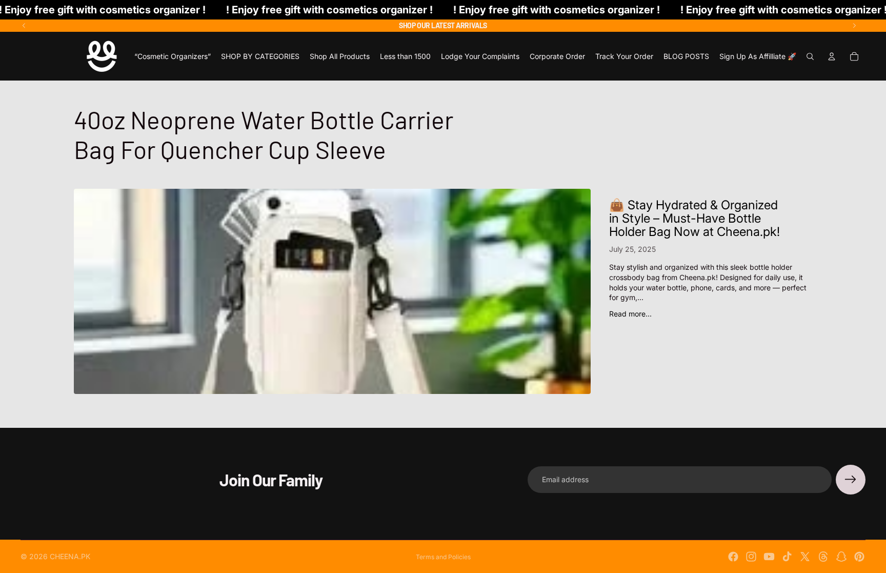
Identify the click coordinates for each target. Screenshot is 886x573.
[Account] (831, 56)
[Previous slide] (24, 25)
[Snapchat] (841, 556)
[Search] (810, 56)
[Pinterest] (859, 556)
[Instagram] (751, 556)
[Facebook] (733, 556)
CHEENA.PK (70, 556)
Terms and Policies (443, 557)
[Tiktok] (787, 556)
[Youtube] (769, 556)
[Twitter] (805, 556)
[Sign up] (850, 480)
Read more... (630, 313)
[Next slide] (854, 25)
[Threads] (823, 556)
